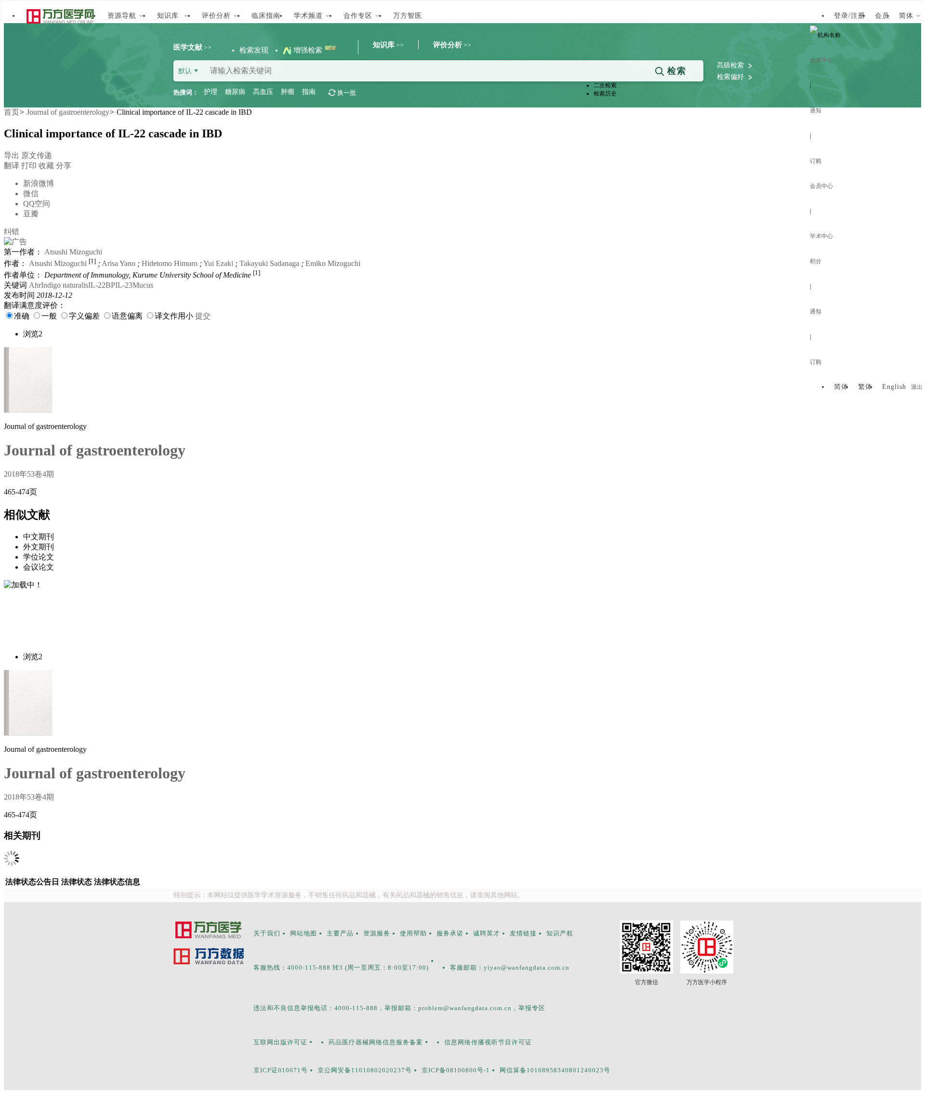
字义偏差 (84, 316)
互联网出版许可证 (280, 1042)
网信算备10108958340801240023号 (555, 1070)
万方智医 (407, 15)
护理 (210, 91)
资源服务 (376, 933)
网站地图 (303, 933)
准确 (21, 316)
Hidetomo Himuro (170, 263)
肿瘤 (287, 91)
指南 (309, 91)
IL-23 (123, 285)
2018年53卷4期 (29, 474)
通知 (815, 110)
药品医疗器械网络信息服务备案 (376, 1042)
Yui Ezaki (218, 263)
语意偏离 (127, 316)
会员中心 (821, 60)
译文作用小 (174, 316)
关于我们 (266, 933)
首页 (11, 112)
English (894, 386)
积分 (815, 261)
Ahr (35, 285)
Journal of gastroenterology (67, 112)
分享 (47, 189)
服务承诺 (449, 933)
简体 (841, 386)
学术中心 (821, 236)
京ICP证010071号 (280, 1070)
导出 (11, 155)
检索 (675, 71)
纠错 (11, 231)
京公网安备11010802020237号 (364, 1070)
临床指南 (265, 15)
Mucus (142, 285)
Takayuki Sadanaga (269, 263)
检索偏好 (731, 76)
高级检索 (731, 65)
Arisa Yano (118, 263)
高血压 (263, 91)
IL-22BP (101, 285)
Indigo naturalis (64, 285)
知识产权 (559, 933)
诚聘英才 (486, 933)
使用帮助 (413, 933)
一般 (49, 316)
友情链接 (523, 933)
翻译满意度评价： (35, 305)
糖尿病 (235, 91)
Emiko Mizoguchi (332, 263)
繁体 (865, 386)
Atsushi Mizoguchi (73, 252)
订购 (815, 161)
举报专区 (531, 1008)
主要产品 (340, 933)
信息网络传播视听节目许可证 (488, 1042)
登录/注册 (849, 15)
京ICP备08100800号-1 (456, 1070)
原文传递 (36, 155)
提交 (203, 316)
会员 (882, 15)
